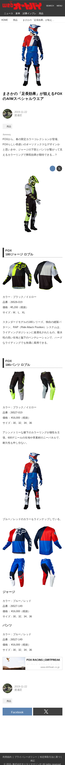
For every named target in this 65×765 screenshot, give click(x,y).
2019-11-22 (20, 112)
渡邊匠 (18, 115)
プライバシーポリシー (26, 757)
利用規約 (7, 757)
